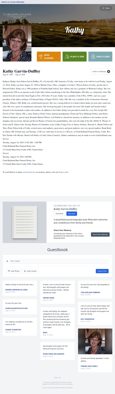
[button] (95, 341)
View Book (59, 213)
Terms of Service (63, 384)
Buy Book (71, 213)
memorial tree (29, 172)
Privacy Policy (51, 384)
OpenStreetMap (60, 388)
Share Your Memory (100, 234)
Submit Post (102, 271)
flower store (63, 172)
